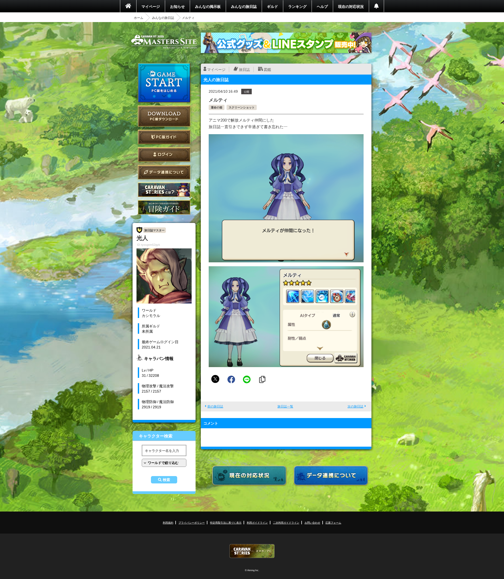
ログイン (164, 154)
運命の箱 (216, 107)
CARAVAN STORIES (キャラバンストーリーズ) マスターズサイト (164, 42)
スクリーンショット (242, 107)
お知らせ (177, 6)
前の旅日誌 (215, 406)
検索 (166, 480)
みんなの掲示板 (208, 6)
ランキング (297, 6)
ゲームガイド (164, 207)
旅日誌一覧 (285, 406)
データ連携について (164, 172)
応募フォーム (333, 522)
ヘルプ (322, 6)
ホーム (138, 17)
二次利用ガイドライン (286, 522)
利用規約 (168, 522)
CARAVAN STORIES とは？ (164, 189)
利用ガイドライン (257, 522)
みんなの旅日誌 (244, 6)
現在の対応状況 (351, 6)
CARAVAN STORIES (252, 551)
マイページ (150, 6)
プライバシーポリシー (191, 522)
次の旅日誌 (355, 406)
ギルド (272, 6)
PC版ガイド (164, 137)
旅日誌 (244, 69)
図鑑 (267, 69)
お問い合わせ (312, 522)
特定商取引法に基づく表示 (226, 522)
